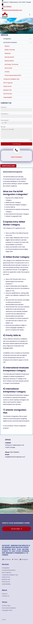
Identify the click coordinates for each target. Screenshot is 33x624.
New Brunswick (9, 57)
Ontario (7, 72)
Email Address (5, 113)
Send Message (16, 144)
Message (3, 126)
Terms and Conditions (9, 608)
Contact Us (5, 596)
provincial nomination (10, 42)
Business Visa (7, 90)
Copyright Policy (7, 610)
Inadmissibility (7, 97)
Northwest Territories (11, 64)
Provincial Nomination (9, 570)
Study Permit (7, 86)
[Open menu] (29, 14)
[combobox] (3, 122)
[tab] (8, 165)
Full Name (4, 107)
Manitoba (8, 53)
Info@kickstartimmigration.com (12, 10)
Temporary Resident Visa (11, 79)
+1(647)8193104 (7, 7)
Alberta (7, 46)
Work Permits (7, 94)
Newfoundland (9, 61)
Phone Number (5, 120)
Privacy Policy (6, 606)
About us (4, 594)
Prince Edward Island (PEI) (13, 75)
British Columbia (10, 50)
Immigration (7, 39)
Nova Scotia (8, 68)
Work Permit (6, 582)
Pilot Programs (8, 83)
